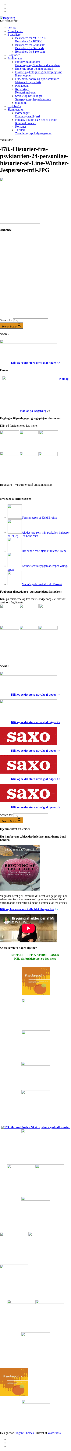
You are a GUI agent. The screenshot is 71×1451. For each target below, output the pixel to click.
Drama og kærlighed (27, 116)
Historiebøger (23, 75)
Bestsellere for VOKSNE (30, 38)
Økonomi (21, 102)
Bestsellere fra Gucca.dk (29, 48)
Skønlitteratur (16, 109)
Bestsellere (14, 34)
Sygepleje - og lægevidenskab (33, 99)
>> (58, 362)
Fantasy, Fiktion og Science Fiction (36, 119)
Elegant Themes (24, 1433)
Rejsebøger (22, 89)
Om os (12, 27)
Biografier (14, 55)
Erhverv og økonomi (27, 61)
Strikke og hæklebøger (28, 95)
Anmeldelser (15, 31)
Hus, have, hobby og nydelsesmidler (37, 78)
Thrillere (20, 130)
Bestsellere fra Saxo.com (30, 51)
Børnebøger (22, 113)
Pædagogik (22, 85)
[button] (9, 21)
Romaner (20, 126)
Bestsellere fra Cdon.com (30, 44)
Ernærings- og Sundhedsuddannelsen (37, 65)
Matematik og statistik (28, 82)
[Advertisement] (35, 277)
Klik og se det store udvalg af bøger (33, 362)
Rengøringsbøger (25, 92)
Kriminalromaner (25, 123)
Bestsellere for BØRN (28, 41)
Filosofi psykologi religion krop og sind (38, 72)
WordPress (54, 1433)
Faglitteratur (15, 58)
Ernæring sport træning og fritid (34, 68)
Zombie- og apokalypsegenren (33, 133)
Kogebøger (14, 106)
